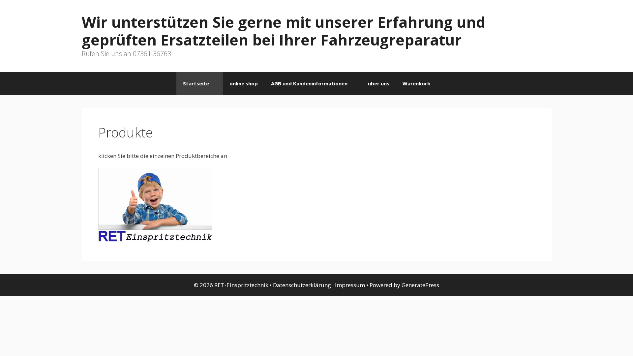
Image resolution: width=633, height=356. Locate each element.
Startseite (196, 83)
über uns (378, 83)
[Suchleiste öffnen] (447, 83)
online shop (243, 83)
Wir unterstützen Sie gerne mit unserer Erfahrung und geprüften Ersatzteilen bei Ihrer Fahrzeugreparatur (284, 31)
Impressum (350, 285)
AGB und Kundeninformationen (309, 83)
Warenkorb (417, 83)
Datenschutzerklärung (302, 285)
